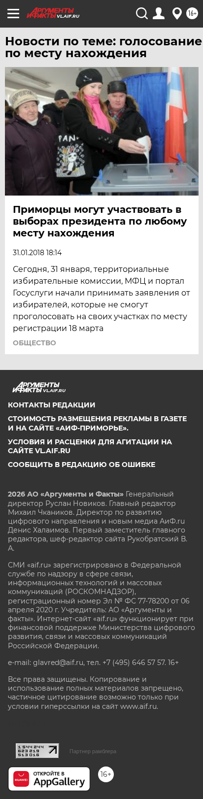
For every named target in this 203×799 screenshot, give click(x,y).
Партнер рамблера (92, 751)
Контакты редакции (52, 404)
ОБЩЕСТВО (34, 342)
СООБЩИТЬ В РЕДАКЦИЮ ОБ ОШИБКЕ (81, 464)
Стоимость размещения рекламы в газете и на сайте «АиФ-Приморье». (97, 423)
